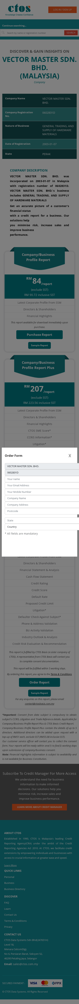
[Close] (69, 455)
